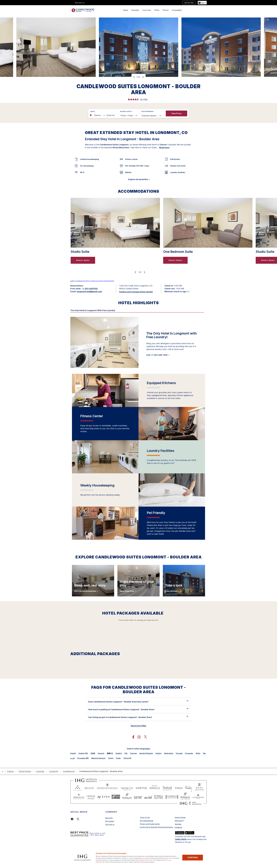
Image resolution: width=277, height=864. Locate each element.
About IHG (109, 818)
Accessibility (177, 10)
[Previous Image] (134, 77)
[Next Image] (143, 77)
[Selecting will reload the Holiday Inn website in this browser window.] (127, 796)
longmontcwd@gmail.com (89, 291)
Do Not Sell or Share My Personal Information (156, 827)
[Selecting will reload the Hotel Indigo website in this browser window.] (155, 787)
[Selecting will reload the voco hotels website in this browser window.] (179, 787)
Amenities (135, 10)
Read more (164, 147)
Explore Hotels (180, 817)
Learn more (180, 839)
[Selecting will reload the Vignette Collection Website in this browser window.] (127, 787)
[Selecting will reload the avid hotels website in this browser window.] (148, 796)
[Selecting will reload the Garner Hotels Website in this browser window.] (138, 796)
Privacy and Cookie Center (150, 824)
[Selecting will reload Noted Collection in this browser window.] (167, 787)
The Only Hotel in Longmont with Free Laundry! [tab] (92, 310)
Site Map (178, 824)
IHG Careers (109, 821)
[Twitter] (78, 819)
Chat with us (109, 824)
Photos (166, 10)
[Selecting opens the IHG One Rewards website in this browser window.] (190, 803)
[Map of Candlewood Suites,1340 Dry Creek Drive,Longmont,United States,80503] (92, 281)
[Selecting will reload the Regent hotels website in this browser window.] (89, 787)
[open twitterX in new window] (144, 737)
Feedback (178, 827)
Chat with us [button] (79, 3)
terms (171, 858)
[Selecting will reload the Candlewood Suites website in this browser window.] (198, 796)
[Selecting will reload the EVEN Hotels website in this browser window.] (104, 796)
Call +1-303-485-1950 (157, 355)
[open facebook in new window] (132, 737)
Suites (125, 10)
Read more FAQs (138, 726)
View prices (176, 113)
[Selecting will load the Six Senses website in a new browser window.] (77, 787)
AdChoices (179, 821)
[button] (202, 2)
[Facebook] (72, 819)
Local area (146, 10)
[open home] (3, 771)
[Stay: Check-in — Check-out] (103, 115)
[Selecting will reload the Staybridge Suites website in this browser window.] (172, 796)
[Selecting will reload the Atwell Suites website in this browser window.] (158, 796)
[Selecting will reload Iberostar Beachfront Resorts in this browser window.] (78, 796)
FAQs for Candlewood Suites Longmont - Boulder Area (138, 689)
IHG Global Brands (146, 821)
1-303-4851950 (90, 288)
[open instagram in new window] (138, 737)
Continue (193, 857)
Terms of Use (145, 817)
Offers (156, 10)
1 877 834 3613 (97, 835)
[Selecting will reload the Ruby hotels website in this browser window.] (188, 787)
